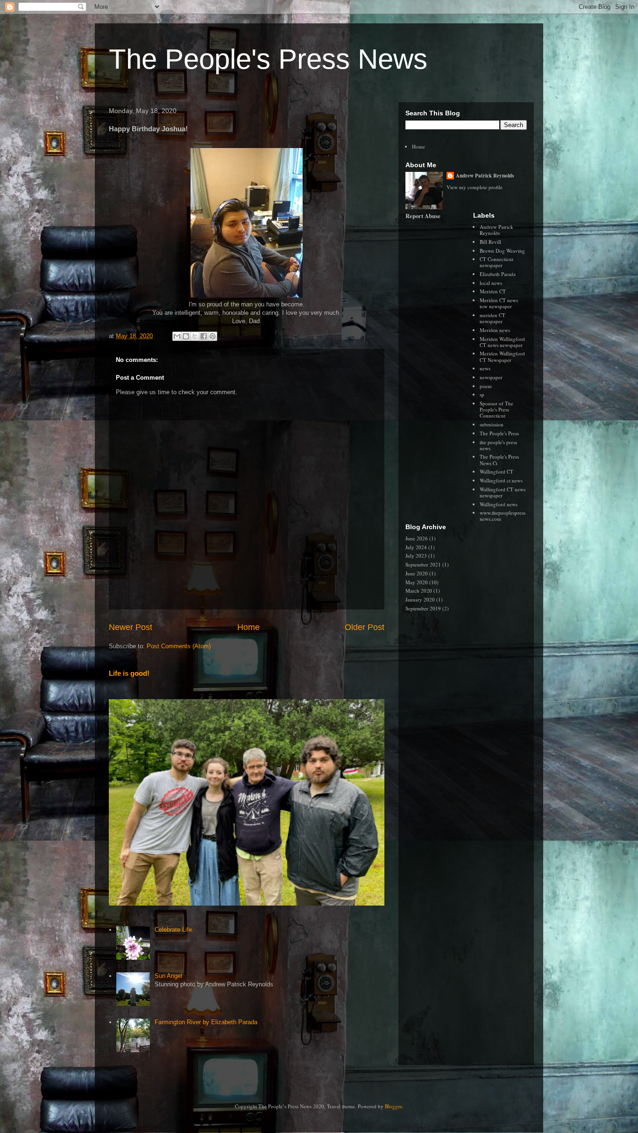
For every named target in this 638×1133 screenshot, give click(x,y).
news (485, 368)
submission (491, 424)
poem (486, 385)
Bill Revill (490, 241)
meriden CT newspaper (492, 318)
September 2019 (423, 608)
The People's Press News (268, 59)
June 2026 (416, 538)
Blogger (393, 1106)
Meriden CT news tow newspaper (499, 303)
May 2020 (416, 582)
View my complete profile (475, 187)
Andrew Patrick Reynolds (485, 175)
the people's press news (498, 445)
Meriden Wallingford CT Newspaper (502, 356)
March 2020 (418, 590)
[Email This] (177, 336)
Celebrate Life (173, 929)
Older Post (364, 627)
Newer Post (130, 627)
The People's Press (499, 433)
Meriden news (495, 329)
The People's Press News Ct (499, 459)
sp (482, 394)
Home (248, 627)
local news (491, 282)
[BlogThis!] (186, 336)
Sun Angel (168, 975)
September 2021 (423, 564)
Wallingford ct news (501, 480)
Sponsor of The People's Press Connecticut (496, 409)
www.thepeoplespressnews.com (502, 515)
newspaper (491, 377)
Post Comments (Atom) (179, 646)
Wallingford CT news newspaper (502, 492)
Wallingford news (498, 504)
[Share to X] (194, 336)
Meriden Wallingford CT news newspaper (502, 341)
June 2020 (416, 573)
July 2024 (416, 547)
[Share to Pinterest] (212, 336)
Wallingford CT (496, 471)
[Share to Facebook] (203, 336)
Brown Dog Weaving (502, 250)
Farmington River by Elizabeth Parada (206, 1022)
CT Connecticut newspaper (496, 262)
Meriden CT (493, 291)
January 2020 (420, 599)
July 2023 (416, 555)
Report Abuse (422, 216)
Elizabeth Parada (498, 273)
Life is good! (129, 673)
